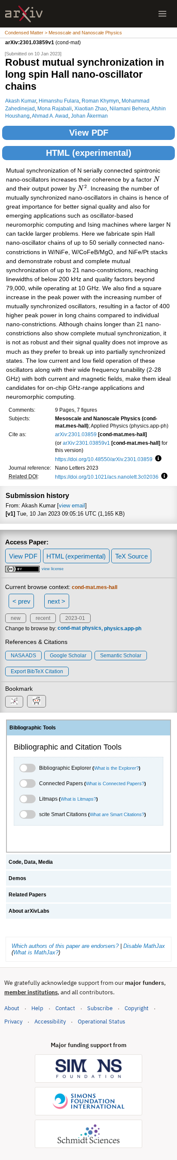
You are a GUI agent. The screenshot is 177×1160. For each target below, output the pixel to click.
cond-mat (69, 629)
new (16, 618)
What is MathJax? (35, 952)
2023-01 (75, 618)
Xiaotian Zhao (90, 108)
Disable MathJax (144, 946)
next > (56, 601)
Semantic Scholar (120, 656)
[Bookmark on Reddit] (36, 701)
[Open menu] (162, 13)
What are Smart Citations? (117, 814)
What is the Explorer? (116, 768)
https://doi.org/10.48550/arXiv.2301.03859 (104, 459)
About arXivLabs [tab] (29, 911)
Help (37, 1008)
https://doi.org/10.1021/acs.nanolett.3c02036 (107, 477)
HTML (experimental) (88, 153)
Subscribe (100, 1008)
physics (91, 629)
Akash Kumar (20, 100)
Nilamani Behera (129, 108)
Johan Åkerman (89, 115)
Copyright (137, 1008)
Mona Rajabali (54, 108)
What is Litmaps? (78, 799)
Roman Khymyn (100, 100)
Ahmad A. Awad (50, 115)
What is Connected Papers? (115, 783)
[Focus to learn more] (157, 459)
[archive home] (24, 14)
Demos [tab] (17, 878)
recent (43, 618)
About (11, 1008)
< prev (21, 601)
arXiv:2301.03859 (76, 434)
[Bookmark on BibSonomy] (14, 702)
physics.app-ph (122, 629)
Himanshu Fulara (59, 100)
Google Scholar (68, 656)
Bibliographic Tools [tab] (32, 727)
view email (72, 505)
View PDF (88, 132)
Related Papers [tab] (27, 894)
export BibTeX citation (37, 671)
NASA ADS (23, 656)
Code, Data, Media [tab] (31, 862)
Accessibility (50, 1021)
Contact (65, 1008)
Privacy (13, 1021)
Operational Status (101, 1021)
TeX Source (131, 556)
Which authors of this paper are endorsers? (65, 946)
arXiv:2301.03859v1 (86, 443)
